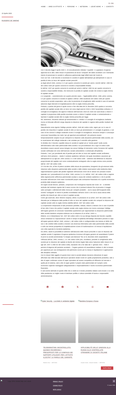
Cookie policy (58, 385)
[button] (47, 287)
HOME (43, 6)
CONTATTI (110, 6)
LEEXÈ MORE (96, 6)
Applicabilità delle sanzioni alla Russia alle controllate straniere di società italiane (95, 350)
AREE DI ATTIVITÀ (55, 6)
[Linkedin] (114, 381)
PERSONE (71, 6)
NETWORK (84, 6)
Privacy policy (58, 381)
